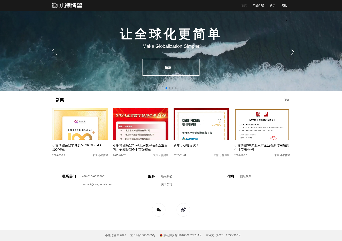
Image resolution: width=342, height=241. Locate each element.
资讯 (284, 5)
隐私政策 (245, 176)
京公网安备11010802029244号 (182, 235)
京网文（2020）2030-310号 (223, 235)
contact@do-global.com (97, 184)
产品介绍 (258, 5)
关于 (272, 5)
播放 (168, 67)
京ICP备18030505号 (143, 235)
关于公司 (166, 184)
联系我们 (166, 176)
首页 (244, 5)
